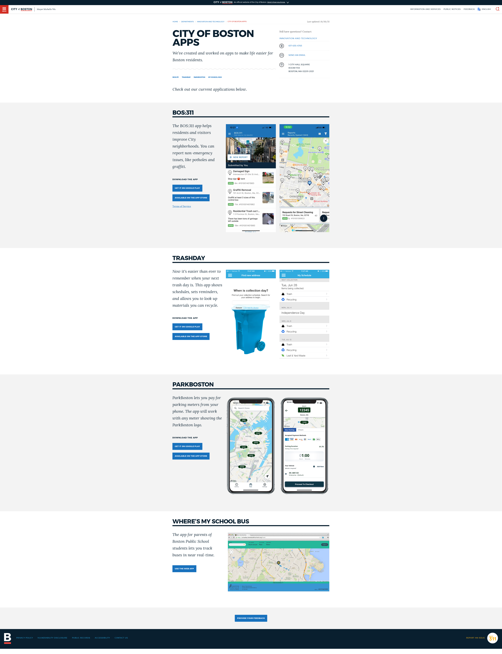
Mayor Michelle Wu (46, 9)
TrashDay (186, 77)
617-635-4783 (295, 46)
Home (175, 22)
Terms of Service (181, 206)
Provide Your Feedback (251, 618)
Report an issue (475, 638)
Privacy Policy (24, 638)
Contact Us (121, 638)
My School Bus (215, 77)
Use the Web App (184, 569)
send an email (297, 55)
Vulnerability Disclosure (52, 638)
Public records (81, 638)
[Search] (496, 9)
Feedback (469, 9)
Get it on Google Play (187, 188)
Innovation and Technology (210, 22)
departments (187, 22)
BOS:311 (176, 77)
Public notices (452, 9)
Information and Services (425, 9)
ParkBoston (199, 77)
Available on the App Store (191, 198)
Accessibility (102, 638)
